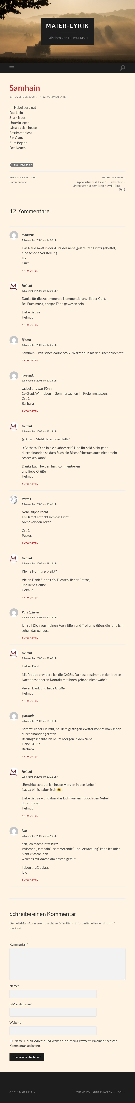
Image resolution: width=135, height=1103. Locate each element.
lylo (24, 831)
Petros (26, 499)
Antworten (30, 270)
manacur (28, 235)
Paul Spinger (30, 612)
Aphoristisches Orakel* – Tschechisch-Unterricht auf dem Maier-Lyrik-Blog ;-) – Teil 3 (99, 183)
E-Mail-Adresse (21, 1004)
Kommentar (18, 944)
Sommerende (22, 180)
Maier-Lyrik (67, 25)
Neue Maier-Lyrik (22, 164)
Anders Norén (102, 1092)
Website (15, 1022)
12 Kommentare (54, 96)
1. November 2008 (22, 96)
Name (14, 986)
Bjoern (26, 340)
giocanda (28, 375)
